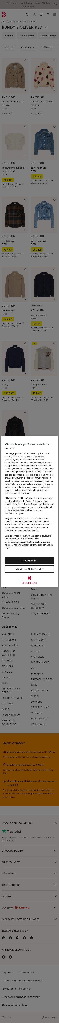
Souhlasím (29, 560)
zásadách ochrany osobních (33, 545)
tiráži (7, 548)
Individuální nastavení (29, 569)
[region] (29, 511)
